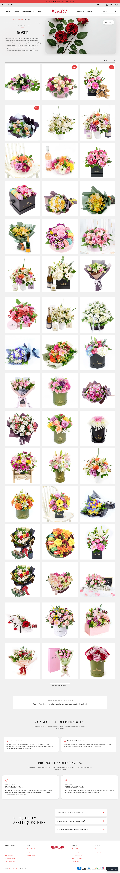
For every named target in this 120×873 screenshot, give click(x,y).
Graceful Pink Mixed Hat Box (97, 236)
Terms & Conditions (77, 858)
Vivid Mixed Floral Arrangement (97, 542)
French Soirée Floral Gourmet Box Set (60, 236)
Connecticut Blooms (14, 869)
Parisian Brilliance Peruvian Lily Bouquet (60, 352)
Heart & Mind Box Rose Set (60, 82)
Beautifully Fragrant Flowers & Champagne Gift (97, 123)
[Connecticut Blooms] (59, 11)
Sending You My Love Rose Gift (22, 620)
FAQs (28, 852)
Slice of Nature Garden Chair (22, 466)
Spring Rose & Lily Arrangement (97, 466)
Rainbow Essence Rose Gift (60, 428)
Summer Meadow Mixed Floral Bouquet (97, 504)
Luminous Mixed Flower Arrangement (97, 315)
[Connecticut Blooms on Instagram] (5, 5)
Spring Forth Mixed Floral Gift (60, 466)
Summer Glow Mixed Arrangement (22, 504)
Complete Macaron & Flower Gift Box (22, 198)
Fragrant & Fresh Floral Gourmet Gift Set (22, 579)
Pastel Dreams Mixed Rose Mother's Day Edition (22, 390)
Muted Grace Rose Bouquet (22, 352)
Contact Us (98, 852)
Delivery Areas (31, 855)
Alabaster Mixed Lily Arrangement (60, 123)
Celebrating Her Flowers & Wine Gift (60, 160)
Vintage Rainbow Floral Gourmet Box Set (60, 542)
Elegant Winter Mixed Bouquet (22, 123)
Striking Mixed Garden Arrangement (60, 620)
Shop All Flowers (9, 855)
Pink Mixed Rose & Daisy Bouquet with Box (60, 661)
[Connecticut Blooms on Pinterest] (9, 5)
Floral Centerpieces (10, 861)
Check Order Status (32, 849)
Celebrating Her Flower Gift (22, 160)
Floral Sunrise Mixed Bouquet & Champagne (22, 236)
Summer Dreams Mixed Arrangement (60, 504)
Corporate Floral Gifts (10, 858)
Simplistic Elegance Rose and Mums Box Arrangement (97, 428)
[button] (9, 11)
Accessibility (75, 849)
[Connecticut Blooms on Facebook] (2, 5)
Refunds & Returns (77, 855)
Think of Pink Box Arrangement (97, 620)
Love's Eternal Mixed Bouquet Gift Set (60, 315)
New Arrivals (8, 852)
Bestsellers (7, 849)
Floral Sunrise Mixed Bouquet (97, 198)
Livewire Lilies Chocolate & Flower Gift (22, 315)
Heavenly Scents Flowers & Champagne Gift (60, 274)
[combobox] (109, 11)
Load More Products (60, 685)
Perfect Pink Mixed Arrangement (60, 390)
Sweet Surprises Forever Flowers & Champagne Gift (22, 542)
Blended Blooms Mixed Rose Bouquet (22, 82)
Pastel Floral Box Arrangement (97, 352)
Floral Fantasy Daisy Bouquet (60, 198)
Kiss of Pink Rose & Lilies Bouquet (97, 274)
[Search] (115, 11)
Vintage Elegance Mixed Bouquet (22, 661)
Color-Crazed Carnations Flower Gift (97, 160)
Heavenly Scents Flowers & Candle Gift (22, 274)
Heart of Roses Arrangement (60, 579)
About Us (97, 849)
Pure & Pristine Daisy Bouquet (22, 428)
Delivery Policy (76, 861)
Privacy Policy (76, 852)
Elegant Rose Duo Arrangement (97, 661)
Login (110, 4)
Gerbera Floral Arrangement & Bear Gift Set (97, 82)
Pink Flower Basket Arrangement (97, 579)
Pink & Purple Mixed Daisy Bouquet (97, 390)
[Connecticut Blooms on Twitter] (12, 5)
